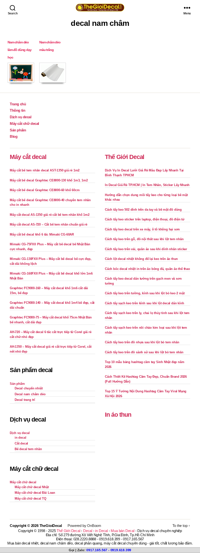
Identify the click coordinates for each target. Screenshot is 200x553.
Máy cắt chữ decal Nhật (32, 487)
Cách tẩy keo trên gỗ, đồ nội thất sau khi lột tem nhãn (144, 239)
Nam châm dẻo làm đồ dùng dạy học (19, 49)
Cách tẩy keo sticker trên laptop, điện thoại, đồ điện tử (144, 219)
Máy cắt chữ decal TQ (30, 498)
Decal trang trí (25, 400)
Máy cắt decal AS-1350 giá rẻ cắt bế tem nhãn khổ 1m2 (50, 215)
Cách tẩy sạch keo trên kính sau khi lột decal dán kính (144, 303)
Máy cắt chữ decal (24, 123)
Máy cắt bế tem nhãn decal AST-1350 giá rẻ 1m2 (45, 170)
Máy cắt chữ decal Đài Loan (35, 492)
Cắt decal (21, 443)
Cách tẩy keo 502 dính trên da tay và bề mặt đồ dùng (143, 209)
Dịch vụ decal (20, 117)
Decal (87, 531)
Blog (13, 136)
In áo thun (118, 414)
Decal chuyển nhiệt (29, 388)
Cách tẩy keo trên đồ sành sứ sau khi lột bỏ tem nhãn (144, 352)
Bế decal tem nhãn (28, 449)
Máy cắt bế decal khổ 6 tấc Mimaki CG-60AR (42, 234)
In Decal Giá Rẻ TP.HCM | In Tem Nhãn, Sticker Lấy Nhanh (147, 185)
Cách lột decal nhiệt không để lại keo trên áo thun (141, 259)
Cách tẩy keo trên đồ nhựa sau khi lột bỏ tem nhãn (142, 342)
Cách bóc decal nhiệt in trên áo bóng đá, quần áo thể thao (147, 269)
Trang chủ (18, 104)
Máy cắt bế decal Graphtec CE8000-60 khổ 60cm (45, 190)
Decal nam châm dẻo (30, 394)
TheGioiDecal (51, 525)
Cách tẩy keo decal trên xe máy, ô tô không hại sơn (142, 229)
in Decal (101, 531)
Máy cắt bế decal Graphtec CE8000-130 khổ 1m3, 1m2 (49, 180)
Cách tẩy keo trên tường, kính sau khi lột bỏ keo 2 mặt (144, 293)
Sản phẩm (18, 130)
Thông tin (17, 110)
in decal (20, 437)
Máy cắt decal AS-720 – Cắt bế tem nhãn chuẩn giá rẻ (48, 224)
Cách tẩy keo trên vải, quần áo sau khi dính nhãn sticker (146, 249)
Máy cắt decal (28, 156)
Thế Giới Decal (124, 156)
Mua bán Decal (122, 531)
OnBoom (94, 525)
